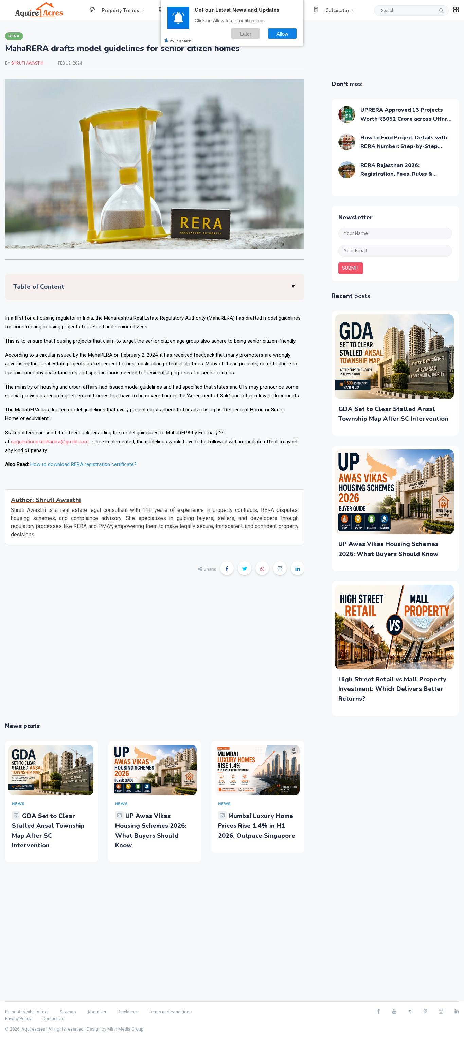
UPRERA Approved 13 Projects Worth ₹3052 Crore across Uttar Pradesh (403, 118)
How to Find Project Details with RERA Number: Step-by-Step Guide (403, 146)
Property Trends (120, 10)
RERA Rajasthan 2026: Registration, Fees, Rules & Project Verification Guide (396, 174)
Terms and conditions (170, 1011)
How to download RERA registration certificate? (83, 464)
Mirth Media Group (125, 1029)
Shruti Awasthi (27, 63)
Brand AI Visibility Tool (27, 1011)
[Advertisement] (154, 653)
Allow (282, 33)
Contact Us (53, 1018)
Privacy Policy (18, 1018)
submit (350, 268)
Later (245, 33)
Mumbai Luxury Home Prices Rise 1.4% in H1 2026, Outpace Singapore (256, 826)
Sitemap (68, 1011)
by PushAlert (180, 40)
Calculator (337, 10)
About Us (96, 1011)
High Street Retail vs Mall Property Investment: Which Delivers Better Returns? (392, 689)
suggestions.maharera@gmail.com (50, 442)
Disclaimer (127, 1011)
